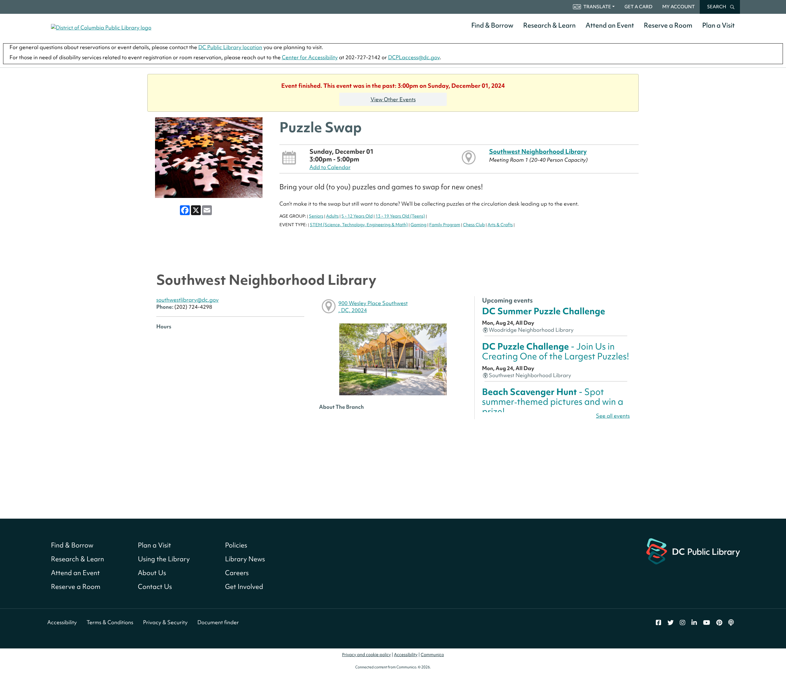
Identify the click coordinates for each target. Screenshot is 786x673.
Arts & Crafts (500, 224)
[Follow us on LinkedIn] (694, 623)
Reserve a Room (668, 25)
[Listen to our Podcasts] (731, 623)
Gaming (418, 224)
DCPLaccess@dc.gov (414, 57)
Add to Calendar (330, 167)
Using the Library (164, 559)
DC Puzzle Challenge (555, 351)
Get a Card (638, 7)
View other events (393, 99)
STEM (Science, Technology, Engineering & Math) (359, 224)
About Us (152, 572)
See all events (613, 415)
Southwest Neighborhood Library (538, 151)
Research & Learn (549, 25)
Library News (245, 559)
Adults (332, 216)
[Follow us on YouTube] (706, 623)
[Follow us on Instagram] (682, 623)
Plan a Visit (718, 25)
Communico (432, 655)
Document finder (218, 622)
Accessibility (62, 622)
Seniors (316, 216)
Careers (237, 572)
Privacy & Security (165, 622)
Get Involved (244, 586)
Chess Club (474, 224)
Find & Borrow (492, 25)
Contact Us (155, 586)
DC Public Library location (230, 47)
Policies (236, 545)
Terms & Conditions (110, 622)
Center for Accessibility (310, 57)
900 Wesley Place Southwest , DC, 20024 (373, 307)
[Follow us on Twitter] (670, 623)
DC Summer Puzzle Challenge (543, 311)
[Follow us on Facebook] (658, 623)
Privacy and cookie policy (366, 655)
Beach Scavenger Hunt (552, 402)
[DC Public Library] (693, 550)
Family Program (444, 224)
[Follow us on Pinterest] (719, 623)
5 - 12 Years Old (357, 216)
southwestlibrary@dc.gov (187, 299)
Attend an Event (610, 25)
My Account (678, 7)
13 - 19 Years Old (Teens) (400, 216)
